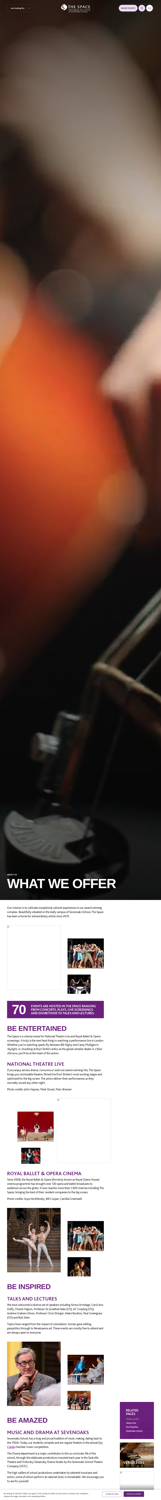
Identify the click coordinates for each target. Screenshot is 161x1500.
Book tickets (128, 8)
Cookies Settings (112, 1494)
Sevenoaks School (134, 1430)
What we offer (132, 1419)
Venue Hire (131, 1423)
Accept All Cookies (134, 1494)
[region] (80, 1495)
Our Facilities (132, 1427)
